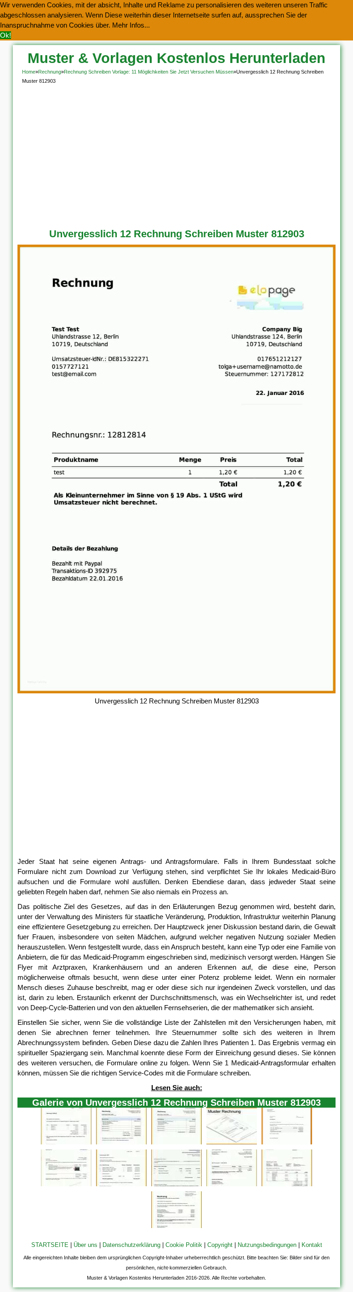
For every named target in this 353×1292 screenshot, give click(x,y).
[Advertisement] (177, 154)
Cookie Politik (183, 1244)
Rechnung (49, 71)
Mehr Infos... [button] (131, 25)
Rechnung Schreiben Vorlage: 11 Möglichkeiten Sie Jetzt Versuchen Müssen (148, 71)
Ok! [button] (5, 35)
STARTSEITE (49, 1244)
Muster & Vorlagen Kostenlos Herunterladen (176, 58)
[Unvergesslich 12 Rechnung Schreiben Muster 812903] (176, 691)
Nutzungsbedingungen (267, 1244)
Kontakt (312, 1244)
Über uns (85, 1244)
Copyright (220, 1244)
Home (28, 71)
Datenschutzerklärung (131, 1244)
